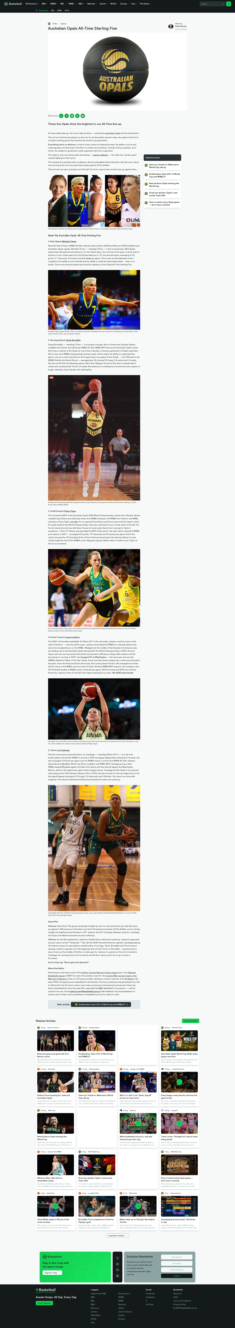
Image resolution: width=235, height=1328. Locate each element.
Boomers (95, 1308)
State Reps (95, 1315)
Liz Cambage (64, 750)
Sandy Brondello (73, 340)
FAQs (175, 1297)
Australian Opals (112, 133)
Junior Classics (125, 1311)
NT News (129, 979)
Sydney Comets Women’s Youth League (99, 972)
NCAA (93, 1319)
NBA (101, 988)
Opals (121, 1308)
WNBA (121, 1297)
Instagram (150, 1297)
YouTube (149, 1304)
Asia (93, 1322)
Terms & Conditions (182, 1301)
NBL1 (93, 1304)
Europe (121, 1319)
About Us (177, 1293)
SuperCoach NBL (98, 1293)
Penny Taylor (70, 511)
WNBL (121, 1301)
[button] (228, 3)
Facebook (150, 1293)
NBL (92, 1301)
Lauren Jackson (72, 637)
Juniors (94, 1311)
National (122, 1304)
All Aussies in (124, 1293)
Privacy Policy (179, 1304)
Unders (121, 1315)
